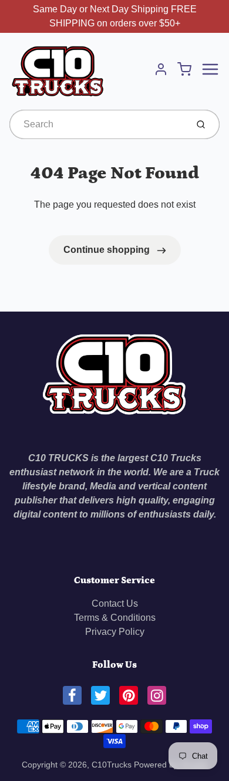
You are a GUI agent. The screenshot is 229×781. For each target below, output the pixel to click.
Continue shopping (107, 250)
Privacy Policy (114, 632)
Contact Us (115, 603)
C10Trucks (113, 764)
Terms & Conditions (115, 618)
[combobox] (97, 124)
